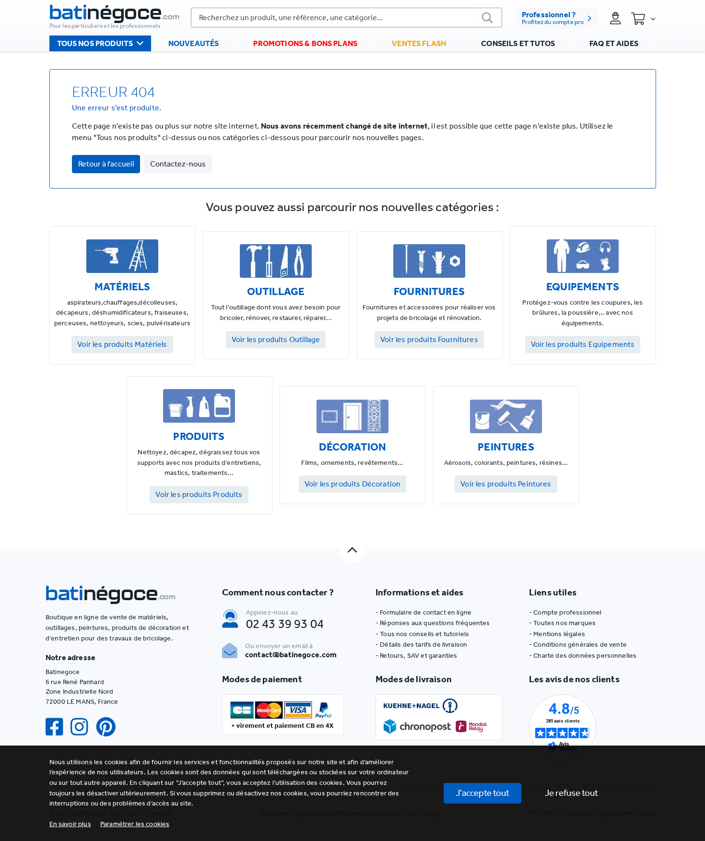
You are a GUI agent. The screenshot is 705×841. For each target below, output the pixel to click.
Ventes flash (419, 43)
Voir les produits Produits (198, 494)
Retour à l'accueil (106, 163)
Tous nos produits (95, 43)
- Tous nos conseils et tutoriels (422, 634)
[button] (135, 824)
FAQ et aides (613, 43)
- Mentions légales (557, 634)
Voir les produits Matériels (122, 344)
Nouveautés (193, 43)
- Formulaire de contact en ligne (423, 612)
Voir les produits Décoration (352, 483)
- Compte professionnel (565, 612)
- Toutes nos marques (562, 623)
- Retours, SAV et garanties (416, 655)
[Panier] (643, 18)
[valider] (487, 17)
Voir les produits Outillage (276, 339)
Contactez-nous (178, 163)
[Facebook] (58, 727)
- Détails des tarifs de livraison (421, 644)
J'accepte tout (482, 792)
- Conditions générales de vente (578, 644)
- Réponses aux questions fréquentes (433, 623)
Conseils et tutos (518, 43)
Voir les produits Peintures (505, 483)
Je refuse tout (571, 792)
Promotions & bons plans (305, 43)
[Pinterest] (110, 727)
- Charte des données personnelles (582, 655)
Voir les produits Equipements (583, 344)
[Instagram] (82, 727)
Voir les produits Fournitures (429, 339)
